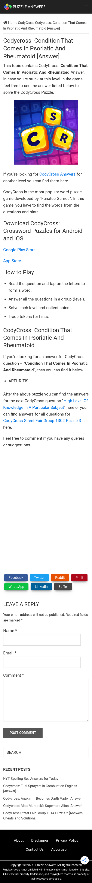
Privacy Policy (67, 840)
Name (10, 630)
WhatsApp (16, 587)
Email (9, 653)
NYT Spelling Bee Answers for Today (30, 779)
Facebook (16, 578)
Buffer (63, 587)
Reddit (60, 578)
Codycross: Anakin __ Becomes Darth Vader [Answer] (42, 798)
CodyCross (26, 23)
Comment (13, 675)
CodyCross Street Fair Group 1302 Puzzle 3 (42, 420)
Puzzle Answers (45, 865)
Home (12, 23)
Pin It (79, 578)
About (19, 840)
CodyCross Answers (57, 174)
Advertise (59, 849)
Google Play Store (19, 249)
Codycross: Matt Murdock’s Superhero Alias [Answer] (42, 806)
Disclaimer (39, 840)
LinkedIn (41, 587)
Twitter (39, 578)
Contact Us (35, 849)
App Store (12, 260)
